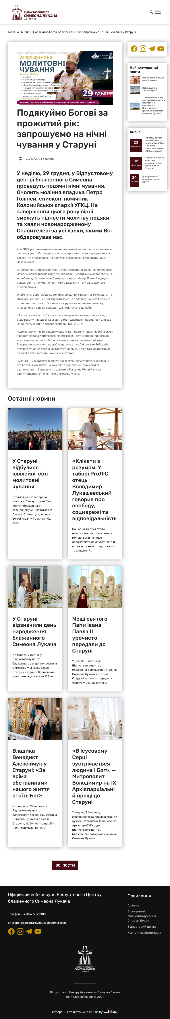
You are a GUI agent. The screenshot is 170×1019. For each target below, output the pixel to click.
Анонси (26, 32)
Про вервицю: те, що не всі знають (153, 79)
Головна (13, 32)
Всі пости (65, 865)
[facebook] (134, 48)
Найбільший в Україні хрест (149, 89)
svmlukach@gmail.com (50, 922)
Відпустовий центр (142, 927)
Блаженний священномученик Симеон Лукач (142, 916)
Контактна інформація (144, 933)
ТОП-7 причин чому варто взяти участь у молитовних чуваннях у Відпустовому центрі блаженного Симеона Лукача (153, 105)
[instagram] (143, 48)
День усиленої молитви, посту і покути (151, 179)
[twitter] (160, 48)
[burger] (158, 12)
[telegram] (152, 48)
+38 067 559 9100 (33, 914)
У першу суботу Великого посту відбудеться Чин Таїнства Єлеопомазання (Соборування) (154, 144)
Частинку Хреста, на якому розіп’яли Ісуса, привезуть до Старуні (155, 163)
